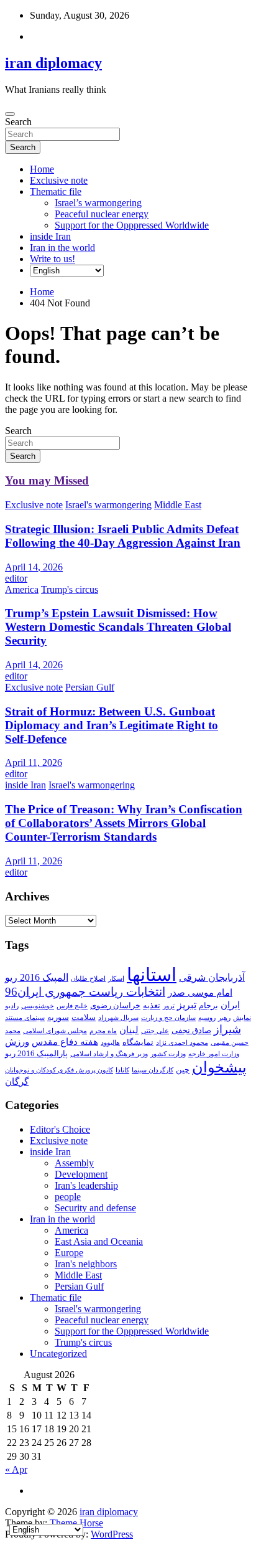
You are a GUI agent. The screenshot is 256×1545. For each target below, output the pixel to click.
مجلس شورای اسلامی (55, 1031)
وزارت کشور (168, 1054)
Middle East (177, 504)
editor (16, 578)
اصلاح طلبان (88, 978)
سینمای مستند (25, 1017)
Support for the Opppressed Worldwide (132, 225)
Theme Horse (76, 1523)
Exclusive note (59, 180)
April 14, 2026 (34, 567)
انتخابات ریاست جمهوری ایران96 (85, 991)
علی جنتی (155, 1031)
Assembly (74, 1163)
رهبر (224, 1017)
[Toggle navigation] (10, 114)
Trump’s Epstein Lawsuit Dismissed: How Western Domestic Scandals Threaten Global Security (118, 627)
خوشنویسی (37, 1006)
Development (81, 1174)
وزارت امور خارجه (213, 1054)
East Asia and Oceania (99, 1241)
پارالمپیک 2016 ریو (36, 1053)
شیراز (227, 1029)
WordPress (112, 1534)
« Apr (16, 1469)
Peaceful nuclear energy (102, 214)
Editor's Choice (60, 1129)
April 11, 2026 (33, 762)
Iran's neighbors (86, 1264)
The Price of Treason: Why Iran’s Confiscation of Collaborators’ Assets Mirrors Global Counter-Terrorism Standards (123, 823)
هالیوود (110, 1042)
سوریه (58, 1017)
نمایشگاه (137, 1042)
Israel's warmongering (108, 504)
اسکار (116, 978)
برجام (208, 1005)
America (22, 589)
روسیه (207, 1017)
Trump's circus (69, 589)
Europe (69, 1252)
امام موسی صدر (200, 993)
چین (183, 1069)
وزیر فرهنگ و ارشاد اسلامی (109, 1054)
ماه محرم (103, 1031)
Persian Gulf (89, 687)
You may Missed (47, 480)
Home (42, 169)
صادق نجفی (191, 1030)
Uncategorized (58, 1353)
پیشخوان (219, 1067)
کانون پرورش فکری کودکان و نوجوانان (59, 1070)
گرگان (17, 1082)
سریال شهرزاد (118, 1017)
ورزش (17, 1042)
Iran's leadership (86, 1185)
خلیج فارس (72, 1006)
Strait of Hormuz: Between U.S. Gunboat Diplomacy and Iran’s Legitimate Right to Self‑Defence (111, 725)
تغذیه (151, 1005)
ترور (169, 1006)
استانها (151, 975)
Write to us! (52, 258)
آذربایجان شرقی (212, 977)
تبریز (186, 1005)
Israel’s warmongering (98, 202)
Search (18, 121)
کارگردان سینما (152, 1070)
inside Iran (50, 236)
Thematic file (55, 191)
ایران (230, 1005)
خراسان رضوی (115, 1005)
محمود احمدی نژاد (182, 1042)
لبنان (129, 1030)
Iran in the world (62, 247)
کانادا (122, 1070)
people (68, 1196)
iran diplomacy (53, 63)
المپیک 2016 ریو (36, 977)
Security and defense (95, 1207)
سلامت (83, 1017)
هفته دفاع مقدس (65, 1042)
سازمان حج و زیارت (168, 1017)
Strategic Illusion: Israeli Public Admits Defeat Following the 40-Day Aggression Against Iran (122, 535)
